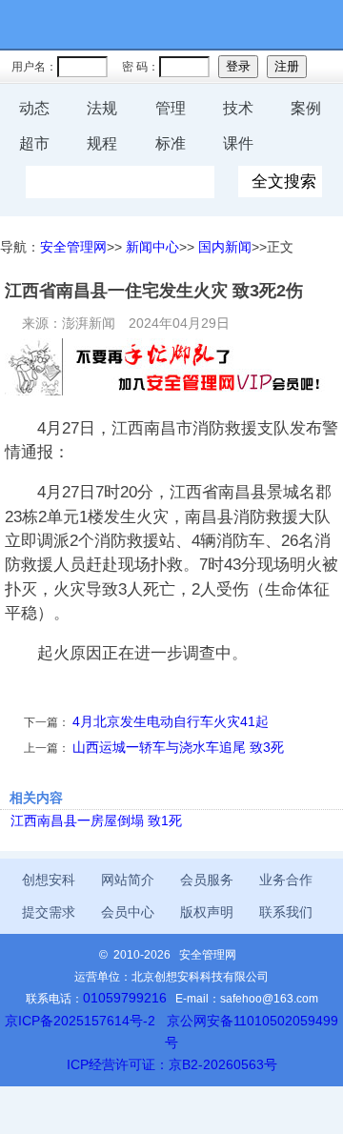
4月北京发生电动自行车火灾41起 (170, 721)
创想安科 (48, 880)
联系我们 (286, 912)
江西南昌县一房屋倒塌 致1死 (96, 820)
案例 (306, 108)
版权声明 (206, 912)
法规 (102, 108)
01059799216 (125, 997)
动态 (34, 108)
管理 (170, 108)
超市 (34, 143)
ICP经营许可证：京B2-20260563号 (172, 1064)
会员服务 (206, 880)
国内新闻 (225, 246)
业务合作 (286, 880)
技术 (238, 108)
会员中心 (127, 912)
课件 (238, 143)
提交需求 (48, 912)
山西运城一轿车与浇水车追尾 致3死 (178, 747)
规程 (102, 143)
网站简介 (127, 880)
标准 (170, 143)
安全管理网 (73, 246)
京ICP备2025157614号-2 (80, 1020)
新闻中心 (152, 246)
